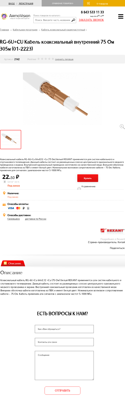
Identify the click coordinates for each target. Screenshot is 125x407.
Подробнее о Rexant (112, 238)
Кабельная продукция (25, 29)
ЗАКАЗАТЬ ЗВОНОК (91, 20)
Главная (4, 29)
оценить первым (64, 59)
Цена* (10, 181)
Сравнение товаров (62, 3)
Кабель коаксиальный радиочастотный (63, 29)
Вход (11, 3)
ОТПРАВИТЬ (62, 390)
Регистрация (26, 3)
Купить (88, 178)
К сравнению (88, 186)
